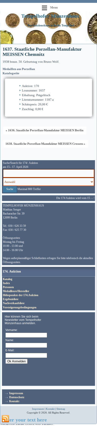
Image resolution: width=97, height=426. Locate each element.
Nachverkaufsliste (13, 303)
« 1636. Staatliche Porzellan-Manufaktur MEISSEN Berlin (44, 130)
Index (6, 283)
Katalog (7, 279)
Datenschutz (16, 397)
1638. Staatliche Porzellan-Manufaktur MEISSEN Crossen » (45, 143)
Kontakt (14, 401)
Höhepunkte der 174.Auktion (20, 295)
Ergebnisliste (10, 299)
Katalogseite (11, 73)
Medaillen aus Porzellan (19, 69)
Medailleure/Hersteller (16, 291)
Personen (8, 287)
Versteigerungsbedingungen (19, 307)
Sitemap (61, 408)
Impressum (16, 393)
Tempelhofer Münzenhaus (50, 16)
